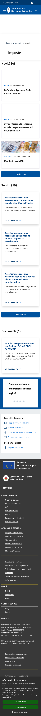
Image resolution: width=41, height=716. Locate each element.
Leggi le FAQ (10, 661)
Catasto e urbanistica (13, 547)
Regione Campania (10, 2)
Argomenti (17, 43)
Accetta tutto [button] (20, 702)
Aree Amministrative (13, 503)
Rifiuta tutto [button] (20, 707)
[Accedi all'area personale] (32, 3)
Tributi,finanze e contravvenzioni (18, 569)
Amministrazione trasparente (16, 675)
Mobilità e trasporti (12, 550)
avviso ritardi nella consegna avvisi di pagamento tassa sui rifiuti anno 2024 (18, 127)
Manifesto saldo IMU (14, 161)
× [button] (38, 679)
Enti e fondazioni (11, 510)
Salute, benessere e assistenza (17, 576)
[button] (20, 712)
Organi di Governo (12, 500)
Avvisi (6, 85)
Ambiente (9, 572)
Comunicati (8, 156)
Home (7, 43)
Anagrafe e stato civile (14, 532)
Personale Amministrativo (15, 518)
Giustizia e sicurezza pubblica (16, 565)
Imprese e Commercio (13, 543)
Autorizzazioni (10, 580)
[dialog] (20, 696)
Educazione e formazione (14, 561)
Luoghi (7, 608)
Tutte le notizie (20, 174)
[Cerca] (36, 10)
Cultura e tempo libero (14, 536)
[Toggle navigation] (4, 9)
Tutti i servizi (20, 314)
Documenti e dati (11, 521)
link (9, 697)
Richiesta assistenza (13, 664)
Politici (7, 514)
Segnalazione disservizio (14, 657)
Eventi (7, 612)
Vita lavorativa (11, 540)
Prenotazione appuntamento (16, 654)
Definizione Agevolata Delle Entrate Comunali (17, 91)
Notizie (8, 591)
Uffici (7, 507)
